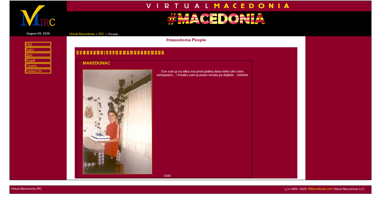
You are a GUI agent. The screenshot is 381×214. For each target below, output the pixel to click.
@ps (29, 55)
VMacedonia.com (319, 189)
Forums (31, 65)
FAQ (29, 44)
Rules (30, 49)
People (30, 60)
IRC (101, 34)
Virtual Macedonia (82, 34)
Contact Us (34, 71)
